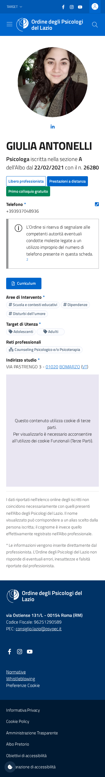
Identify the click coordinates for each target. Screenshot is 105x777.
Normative (16, 671)
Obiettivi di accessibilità (26, 755)
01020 (52, 366)
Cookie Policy (17, 721)
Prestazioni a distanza (67, 181)
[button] (15, 7)
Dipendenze (77, 304)
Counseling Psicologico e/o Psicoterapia (47, 349)
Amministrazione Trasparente (32, 733)
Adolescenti (23, 331)
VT (84, 366)
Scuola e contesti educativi (34, 304)
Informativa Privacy (23, 710)
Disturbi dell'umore (28, 313)
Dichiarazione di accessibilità (30, 767)
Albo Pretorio (17, 744)
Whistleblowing (20, 678)
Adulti (52, 331)
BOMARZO (69, 366)
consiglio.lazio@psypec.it (39, 628)
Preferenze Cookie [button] (23, 685)
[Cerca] (95, 24)
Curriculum (26, 284)
